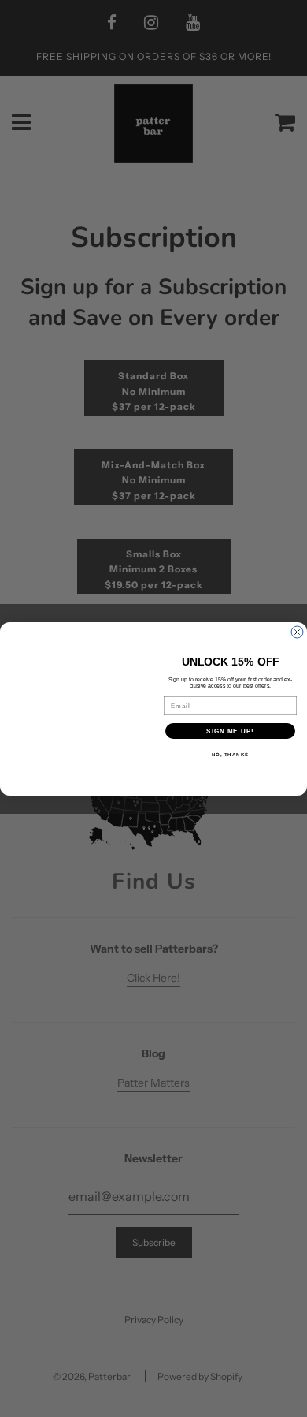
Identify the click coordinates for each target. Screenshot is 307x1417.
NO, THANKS (231, 754)
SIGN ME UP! (230, 730)
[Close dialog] (297, 632)
